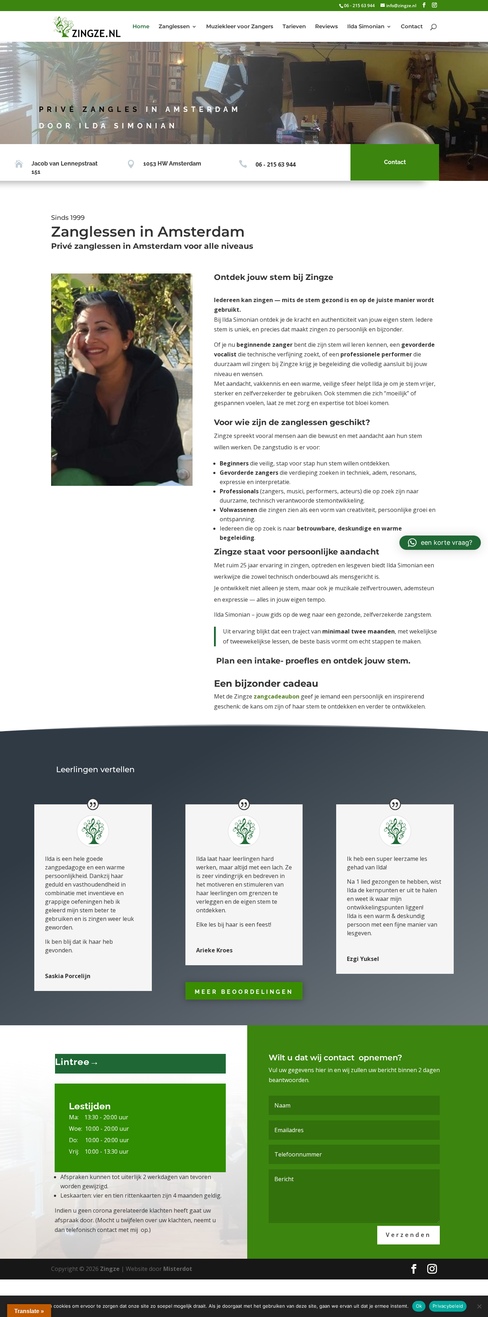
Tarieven (294, 27)
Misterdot (177, 1269)
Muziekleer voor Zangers (239, 27)
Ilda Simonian (365, 27)
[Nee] (479, 1306)
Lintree (72, 1061)
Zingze (110, 1269)
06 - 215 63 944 (359, 6)
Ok (419, 1306)
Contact (412, 27)
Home (141, 27)
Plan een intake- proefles (267, 661)
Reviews (326, 27)
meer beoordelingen (244, 991)
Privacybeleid (448, 1306)
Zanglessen (174, 27)
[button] (440, 543)
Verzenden (408, 1235)
